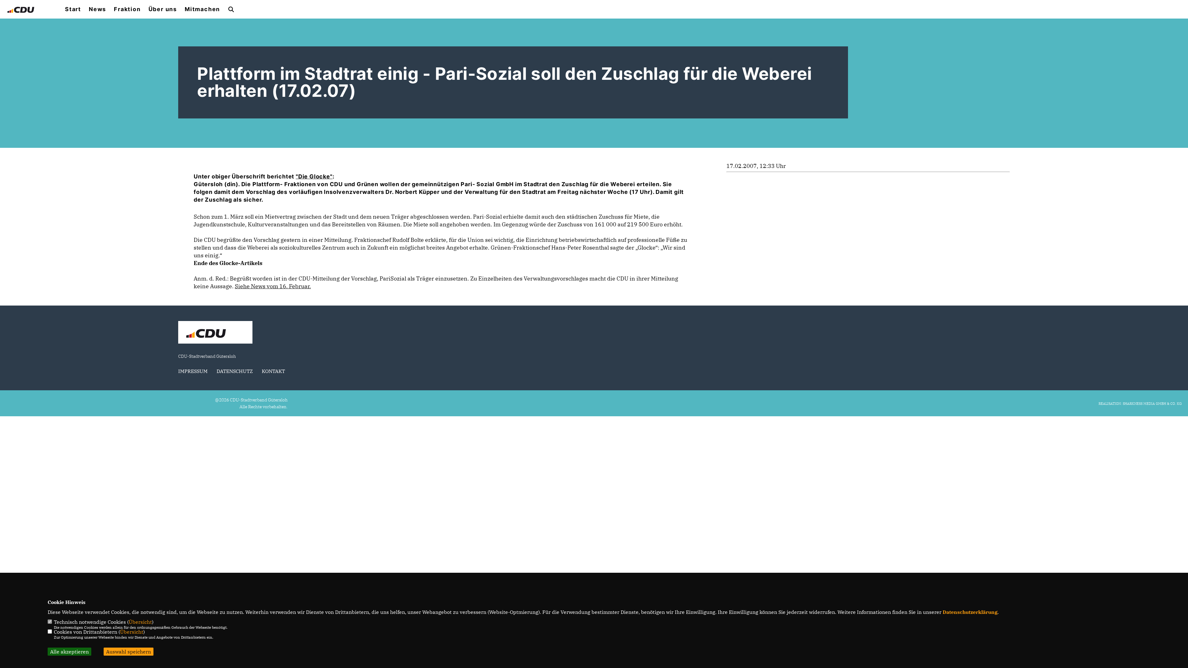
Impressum (193, 371)
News (97, 9)
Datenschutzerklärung (970, 612)
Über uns (162, 9)
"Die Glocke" (314, 176)
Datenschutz (235, 371)
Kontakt (273, 371)
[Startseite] (215, 333)
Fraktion (127, 9)
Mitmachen (202, 9)
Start (73, 9)
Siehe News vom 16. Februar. (273, 286)
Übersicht (140, 622)
